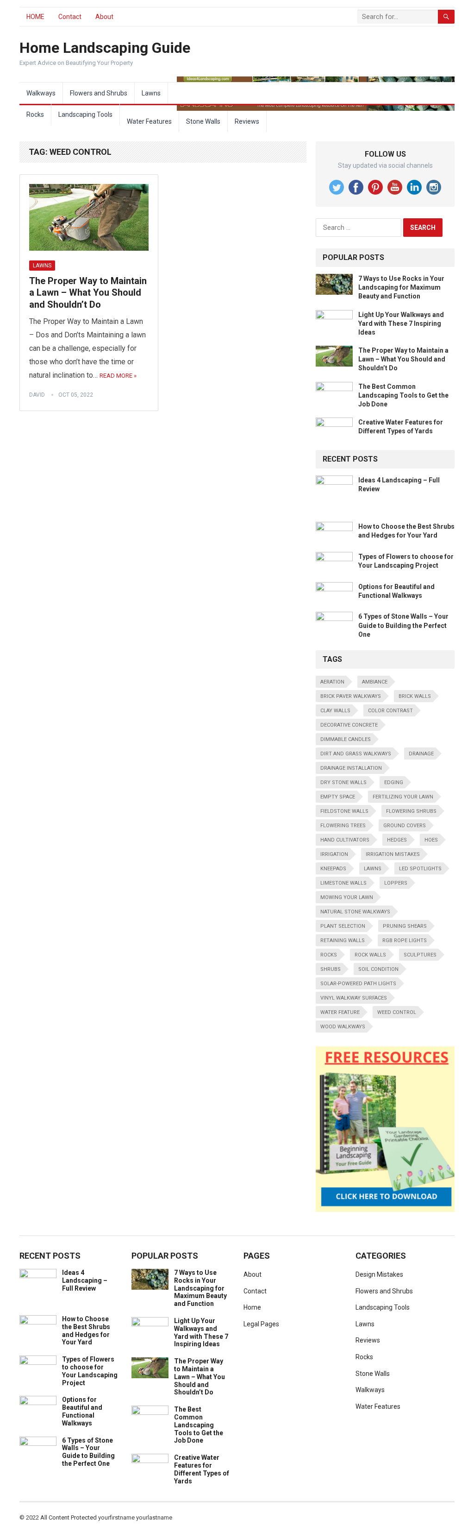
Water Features (149, 121)
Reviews (247, 121)
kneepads (333, 869)
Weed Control (396, 1012)
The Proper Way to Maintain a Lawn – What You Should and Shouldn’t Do (88, 292)
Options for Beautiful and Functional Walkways (82, 1411)
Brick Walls (415, 696)
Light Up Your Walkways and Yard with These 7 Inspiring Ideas (401, 323)
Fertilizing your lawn (403, 797)
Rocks (35, 114)
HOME (35, 16)
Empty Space (337, 797)
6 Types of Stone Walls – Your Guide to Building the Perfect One (403, 625)
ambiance (374, 682)
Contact (69, 16)
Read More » (118, 375)
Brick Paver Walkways (350, 696)
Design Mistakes (379, 1274)
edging (393, 782)
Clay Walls (335, 711)
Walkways (41, 93)
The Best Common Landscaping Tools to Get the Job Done (403, 395)
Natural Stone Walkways (355, 912)
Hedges (397, 840)
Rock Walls (370, 955)
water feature (340, 1012)
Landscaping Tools (85, 114)
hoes (431, 840)
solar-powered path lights (358, 984)
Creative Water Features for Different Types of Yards (201, 1469)
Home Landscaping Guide (104, 47)
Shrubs (330, 969)
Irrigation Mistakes (393, 854)
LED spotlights (420, 869)
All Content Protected (68, 1517)
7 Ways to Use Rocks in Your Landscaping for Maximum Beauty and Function (401, 287)
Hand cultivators (344, 840)
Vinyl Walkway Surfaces (353, 998)
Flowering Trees (343, 826)
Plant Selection (342, 926)
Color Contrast (390, 711)
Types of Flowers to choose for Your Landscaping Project (90, 1371)
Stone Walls (203, 121)
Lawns (151, 93)
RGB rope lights (404, 941)
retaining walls (342, 941)
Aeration (332, 682)
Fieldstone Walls (344, 811)
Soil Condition (378, 969)
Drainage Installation (351, 768)
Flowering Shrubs (411, 811)
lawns (372, 869)
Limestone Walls (343, 883)
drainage (421, 754)
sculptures (420, 955)
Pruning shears (405, 926)
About (104, 16)
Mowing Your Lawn (346, 897)
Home (252, 1307)
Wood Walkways (342, 1027)
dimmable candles (345, 739)
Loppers (395, 883)
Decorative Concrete (349, 725)
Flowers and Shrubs (98, 93)
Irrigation (334, 854)
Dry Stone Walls (343, 782)
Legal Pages (261, 1324)
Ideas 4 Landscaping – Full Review (84, 1280)
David (37, 395)
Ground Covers (404, 826)
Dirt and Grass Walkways (355, 754)
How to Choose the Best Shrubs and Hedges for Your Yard (86, 1330)
